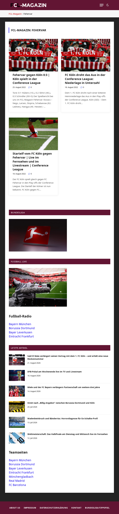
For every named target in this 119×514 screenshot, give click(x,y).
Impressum (30, 507)
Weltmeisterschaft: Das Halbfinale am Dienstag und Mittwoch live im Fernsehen (67, 434)
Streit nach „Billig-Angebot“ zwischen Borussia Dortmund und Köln (61, 402)
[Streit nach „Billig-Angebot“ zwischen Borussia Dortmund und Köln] (17, 406)
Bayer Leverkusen (20, 332)
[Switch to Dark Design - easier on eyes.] (107, 5)
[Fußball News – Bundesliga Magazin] (28, 5)
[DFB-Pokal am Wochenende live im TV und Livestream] (17, 375)
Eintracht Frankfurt (21, 336)
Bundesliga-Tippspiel (97, 507)
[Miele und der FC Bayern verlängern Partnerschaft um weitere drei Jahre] (17, 391)
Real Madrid (17, 481)
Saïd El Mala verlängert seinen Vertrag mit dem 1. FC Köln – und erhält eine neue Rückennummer (67, 357)
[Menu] (101, 5)
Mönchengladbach (21, 477)
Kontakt (76, 507)
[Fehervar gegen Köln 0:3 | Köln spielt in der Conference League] (33, 55)
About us (14, 507)
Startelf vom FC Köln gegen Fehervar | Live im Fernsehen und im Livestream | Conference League (32, 161)
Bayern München (20, 324)
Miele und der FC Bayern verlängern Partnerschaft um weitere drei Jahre (63, 387)
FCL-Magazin (15, 13)
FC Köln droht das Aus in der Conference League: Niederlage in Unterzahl (85, 79)
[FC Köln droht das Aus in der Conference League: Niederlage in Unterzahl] (85, 55)
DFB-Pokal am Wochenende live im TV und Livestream (54, 371)
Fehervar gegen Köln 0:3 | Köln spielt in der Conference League (31, 79)
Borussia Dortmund (22, 328)
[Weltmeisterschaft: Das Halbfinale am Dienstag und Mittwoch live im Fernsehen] (17, 437)
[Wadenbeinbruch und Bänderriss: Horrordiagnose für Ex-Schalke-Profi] (17, 422)
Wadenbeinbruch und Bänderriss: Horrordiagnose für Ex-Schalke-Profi (62, 418)
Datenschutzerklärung (54, 507)
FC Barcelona (17, 485)
